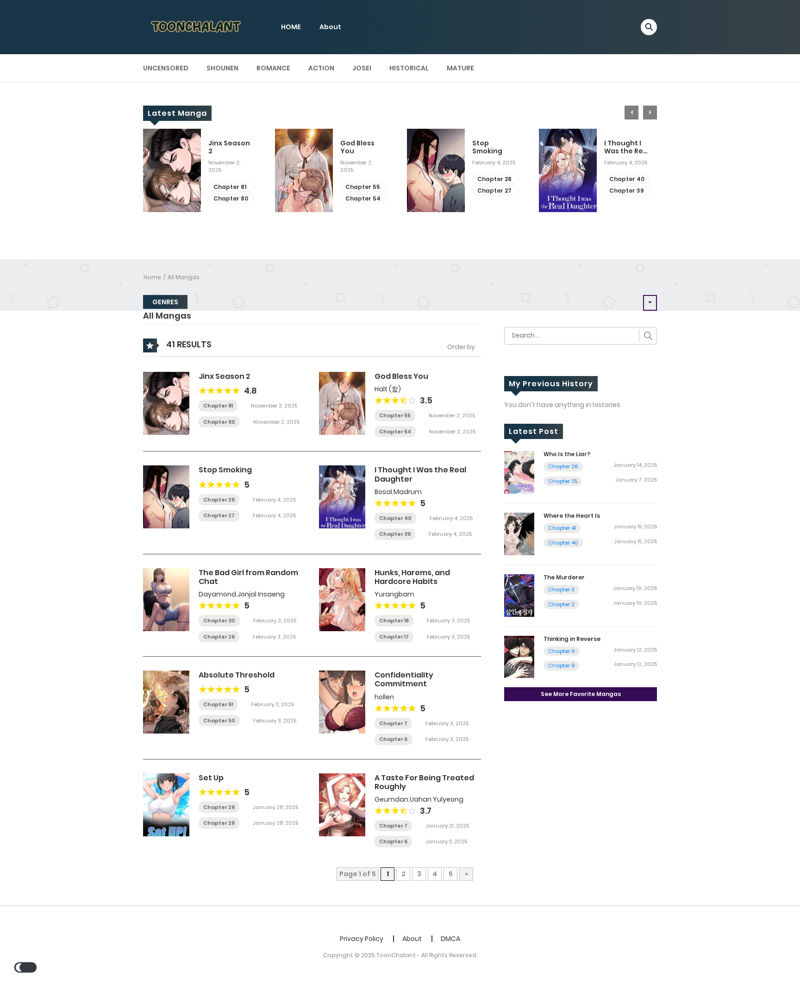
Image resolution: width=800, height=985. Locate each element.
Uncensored (165, 68)
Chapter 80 (230, 198)
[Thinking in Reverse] (519, 656)
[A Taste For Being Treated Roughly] (342, 804)
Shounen (222, 68)
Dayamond (217, 594)
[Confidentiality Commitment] (342, 701)
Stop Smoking (487, 147)
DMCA (450, 938)
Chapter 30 (219, 620)
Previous (631, 112)
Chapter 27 (494, 190)
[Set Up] (166, 804)
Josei (361, 68)
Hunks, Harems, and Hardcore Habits (412, 577)
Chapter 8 (561, 665)
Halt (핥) (388, 389)
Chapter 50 (219, 720)
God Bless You (357, 147)
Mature (460, 68)
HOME (291, 26)
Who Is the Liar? (567, 454)
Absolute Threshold (237, 675)
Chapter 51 (218, 704)
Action (321, 68)
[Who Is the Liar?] (519, 472)
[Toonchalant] (196, 26)
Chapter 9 (561, 651)
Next (650, 112)
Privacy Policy (361, 938)
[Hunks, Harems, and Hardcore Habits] (342, 599)
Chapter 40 (626, 179)
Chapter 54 (363, 198)
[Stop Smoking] (166, 496)
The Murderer (564, 577)
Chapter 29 (219, 636)
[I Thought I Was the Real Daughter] (342, 496)
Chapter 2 (561, 604)
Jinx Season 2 (229, 147)
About (330, 26)
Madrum (408, 491)
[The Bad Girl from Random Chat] (166, 599)
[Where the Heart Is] (519, 533)
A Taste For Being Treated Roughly (424, 782)
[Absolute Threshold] (166, 701)
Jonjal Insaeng (261, 594)
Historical (409, 68)
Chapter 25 (562, 481)
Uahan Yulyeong (436, 799)
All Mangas (184, 277)
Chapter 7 (393, 723)
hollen (384, 697)
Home (152, 277)
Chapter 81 (229, 187)
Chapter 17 (394, 636)
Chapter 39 (626, 190)
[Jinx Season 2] (166, 403)
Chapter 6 (393, 739)
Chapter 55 (362, 187)
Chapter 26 (563, 466)
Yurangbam (394, 594)
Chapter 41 (562, 528)
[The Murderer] (519, 594)
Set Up (211, 777)
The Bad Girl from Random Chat (248, 577)
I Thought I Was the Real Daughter (627, 147)
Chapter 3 (561, 589)
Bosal (383, 491)
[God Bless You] (342, 403)
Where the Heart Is (572, 516)
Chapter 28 (494, 179)
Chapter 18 (394, 620)
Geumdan (391, 799)
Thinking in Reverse (572, 639)
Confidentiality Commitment (404, 679)
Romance (273, 68)
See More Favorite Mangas (581, 694)
